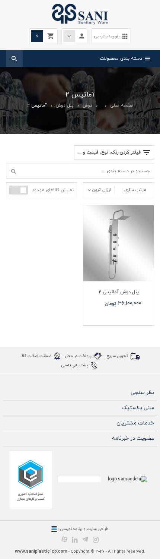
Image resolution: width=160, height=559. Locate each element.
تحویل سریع (118, 356)
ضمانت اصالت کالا (36, 356)
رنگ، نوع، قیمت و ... (109, 152)
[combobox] (99, 190)
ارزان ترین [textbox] (101, 190)
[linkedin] (74, 539)
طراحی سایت (98, 529)
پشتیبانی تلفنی (75, 365)
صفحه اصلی (121, 105)
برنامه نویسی (70, 529)
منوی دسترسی (111, 36)
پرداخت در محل (78, 356)
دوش (87, 105)
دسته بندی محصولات (125, 58)
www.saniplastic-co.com (41, 552)
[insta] (95, 539)
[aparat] (64, 539)
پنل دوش (65, 105)
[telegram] (85, 539)
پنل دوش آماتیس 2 (119, 292)
